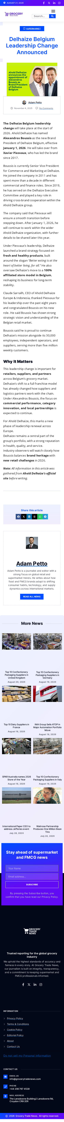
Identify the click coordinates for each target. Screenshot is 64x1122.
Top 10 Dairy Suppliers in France (16, 726)
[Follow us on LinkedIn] (54, 3)
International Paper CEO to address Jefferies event (16, 827)
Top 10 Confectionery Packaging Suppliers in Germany (47, 675)
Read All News (31, 596)
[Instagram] (40, 984)
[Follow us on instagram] (59, 3)
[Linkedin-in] (35, 984)
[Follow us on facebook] (43, 3)
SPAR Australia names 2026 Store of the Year (16, 778)
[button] (53, 11)
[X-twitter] (29, 984)
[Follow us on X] (49, 3)
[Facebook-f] (23, 984)
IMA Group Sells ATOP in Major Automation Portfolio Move (47, 727)
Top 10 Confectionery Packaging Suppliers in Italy (47, 778)
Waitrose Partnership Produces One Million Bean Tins (47, 829)
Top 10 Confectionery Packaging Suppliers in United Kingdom (16, 675)
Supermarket (33, 28)
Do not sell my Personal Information (27, 1055)
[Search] (52, 16)
